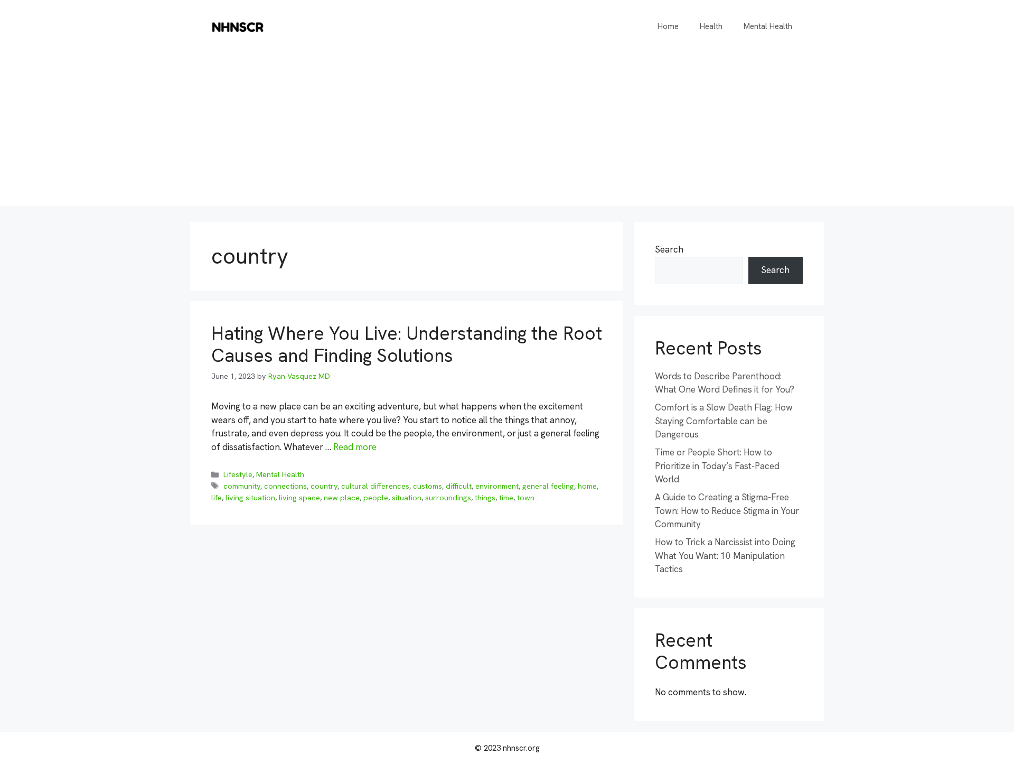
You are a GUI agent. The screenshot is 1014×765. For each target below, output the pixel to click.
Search (669, 249)
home (587, 486)
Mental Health (768, 26)
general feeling (548, 486)
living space (299, 497)
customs (427, 486)
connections (285, 486)
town (525, 497)
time (506, 497)
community (241, 486)
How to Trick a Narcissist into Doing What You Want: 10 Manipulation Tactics (725, 555)
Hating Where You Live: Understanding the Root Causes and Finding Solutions (406, 344)
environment (497, 486)
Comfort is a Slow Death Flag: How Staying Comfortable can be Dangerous (724, 421)
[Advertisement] (507, 132)
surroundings (448, 497)
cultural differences (375, 486)
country (324, 486)
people (375, 497)
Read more (355, 447)
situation (406, 497)
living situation (250, 497)
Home (668, 26)
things (485, 497)
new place (342, 497)
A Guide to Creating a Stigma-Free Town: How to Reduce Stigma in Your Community (727, 510)
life (216, 497)
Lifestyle (237, 474)
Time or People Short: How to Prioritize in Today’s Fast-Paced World (717, 465)
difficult (459, 486)
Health (711, 26)
